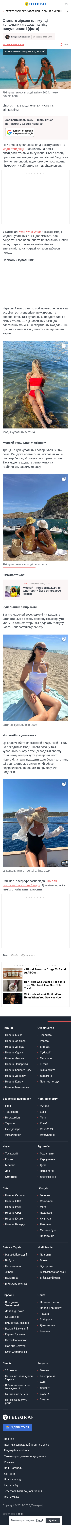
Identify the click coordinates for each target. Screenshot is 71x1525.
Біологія (10, 1165)
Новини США (13, 1201)
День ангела (47, 1325)
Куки (39, 1520)
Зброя (9, 1272)
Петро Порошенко (16, 1340)
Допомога (46, 1075)
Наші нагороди (13, 1468)
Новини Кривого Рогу (18, 1070)
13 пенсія (11, 1370)
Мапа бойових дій (16, 1254)
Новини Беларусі (15, 1224)
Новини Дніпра (14, 1046)
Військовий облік (50, 1277)
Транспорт (11, 1111)
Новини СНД (13, 1212)
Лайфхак (45, 1224)
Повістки (45, 1254)
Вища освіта (47, 1070)
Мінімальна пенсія (16, 1394)
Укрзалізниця (13, 1135)
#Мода (14, 955)
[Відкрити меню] (5, 4)
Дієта (43, 1165)
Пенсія (7, 1363)
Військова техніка (16, 1283)
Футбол (44, 1105)
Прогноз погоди (49, 1081)
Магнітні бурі (48, 1230)
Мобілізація (45, 1247)
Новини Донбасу (15, 1075)
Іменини (45, 1331)
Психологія (47, 1171)
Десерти (45, 1387)
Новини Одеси (14, 1052)
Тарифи (10, 1123)
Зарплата (46, 1035)
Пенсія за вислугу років (16, 1401)
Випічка (44, 1370)
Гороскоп (45, 1195)
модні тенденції (13, 149)
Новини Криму (14, 1081)
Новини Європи (15, 1195)
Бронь (44, 1260)
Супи (43, 1382)
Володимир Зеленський (12, 1304)
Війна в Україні (12, 1247)
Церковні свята (49, 1302)
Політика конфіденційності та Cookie (26, 1444)
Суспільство (45, 1028)
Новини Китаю (14, 1218)
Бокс (43, 1111)
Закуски (45, 1399)
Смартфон (11, 1176)
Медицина (46, 1058)
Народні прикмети (51, 1308)
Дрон (8, 1171)
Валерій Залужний (16, 1328)
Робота (44, 1041)
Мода (43, 1207)
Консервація (47, 1376)
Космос (9, 1159)
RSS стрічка (11, 1497)
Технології (11, 1153)
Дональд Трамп (14, 1311)
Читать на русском (13, 44)
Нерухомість (12, 1117)
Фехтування (47, 1135)
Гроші (8, 1105)
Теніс (43, 1117)
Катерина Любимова (20, 37)
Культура (45, 1218)
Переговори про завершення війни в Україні (33, 11)
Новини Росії (13, 1207)
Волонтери (11, 1277)
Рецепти (43, 1363)
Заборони (46, 1319)
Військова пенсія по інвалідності (17, 1387)
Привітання (47, 1236)
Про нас (9, 1438)
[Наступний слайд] (67, 11)
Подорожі (46, 1212)
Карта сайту (11, 1485)
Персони (8, 1295)
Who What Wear (30, 231)
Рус (66, 4)
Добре (52, 1520)
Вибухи (9, 1260)
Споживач (46, 1201)
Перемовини (13, 1266)
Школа (44, 1064)
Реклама (9, 1462)
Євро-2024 (46, 1129)
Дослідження (48, 1176)
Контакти (9, 1473)
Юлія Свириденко (16, 1351)
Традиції (45, 1313)
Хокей (43, 1123)
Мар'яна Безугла (15, 1346)
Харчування (47, 1159)
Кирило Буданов (15, 1334)
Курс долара (12, 1129)
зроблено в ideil (13, 1514)
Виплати (45, 1046)
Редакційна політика (16, 1450)
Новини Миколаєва (17, 1087)
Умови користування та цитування (25, 1456)
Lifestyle (42, 1188)
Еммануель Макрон (17, 1322)
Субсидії (45, 1052)
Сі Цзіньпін (12, 1316)
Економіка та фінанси (17, 1098)
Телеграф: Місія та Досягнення (23, 1491)
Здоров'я (43, 1146)
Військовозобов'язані (53, 1272)
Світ (5, 1188)
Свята (41, 1295)
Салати (44, 1393)
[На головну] (35, 4)
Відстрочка (46, 1266)
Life (25, 584)
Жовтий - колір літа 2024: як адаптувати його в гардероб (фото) (42, 590)
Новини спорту (47, 1098)
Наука (6, 1146)
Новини (8, 1028)
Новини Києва (13, 1035)
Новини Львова (14, 1058)
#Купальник (27, 955)
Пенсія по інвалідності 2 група (19, 1378)
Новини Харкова (15, 1041)
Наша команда (13, 1479)
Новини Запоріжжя (17, 1064)
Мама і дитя (47, 1153)
